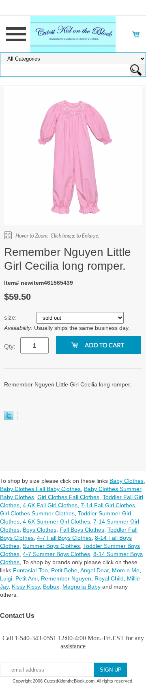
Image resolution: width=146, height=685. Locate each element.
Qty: (9, 346)
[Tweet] (8, 418)
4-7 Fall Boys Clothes (64, 537)
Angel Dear (94, 570)
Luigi (6, 578)
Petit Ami (26, 578)
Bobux (51, 586)
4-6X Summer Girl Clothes (56, 521)
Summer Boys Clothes (51, 546)
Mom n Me (126, 570)
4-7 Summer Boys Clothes (56, 554)
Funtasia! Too (30, 570)
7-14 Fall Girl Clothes (108, 505)
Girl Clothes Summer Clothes (37, 513)
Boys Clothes (39, 529)
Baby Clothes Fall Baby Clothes (40, 489)
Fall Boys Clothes (82, 529)
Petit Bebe (64, 570)
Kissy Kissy (26, 586)
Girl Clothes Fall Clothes (68, 497)
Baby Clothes (127, 481)
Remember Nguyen (66, 578)
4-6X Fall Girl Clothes (50, 505)
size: (11, 317)
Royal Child (109, 578)
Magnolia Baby (81, 586)
